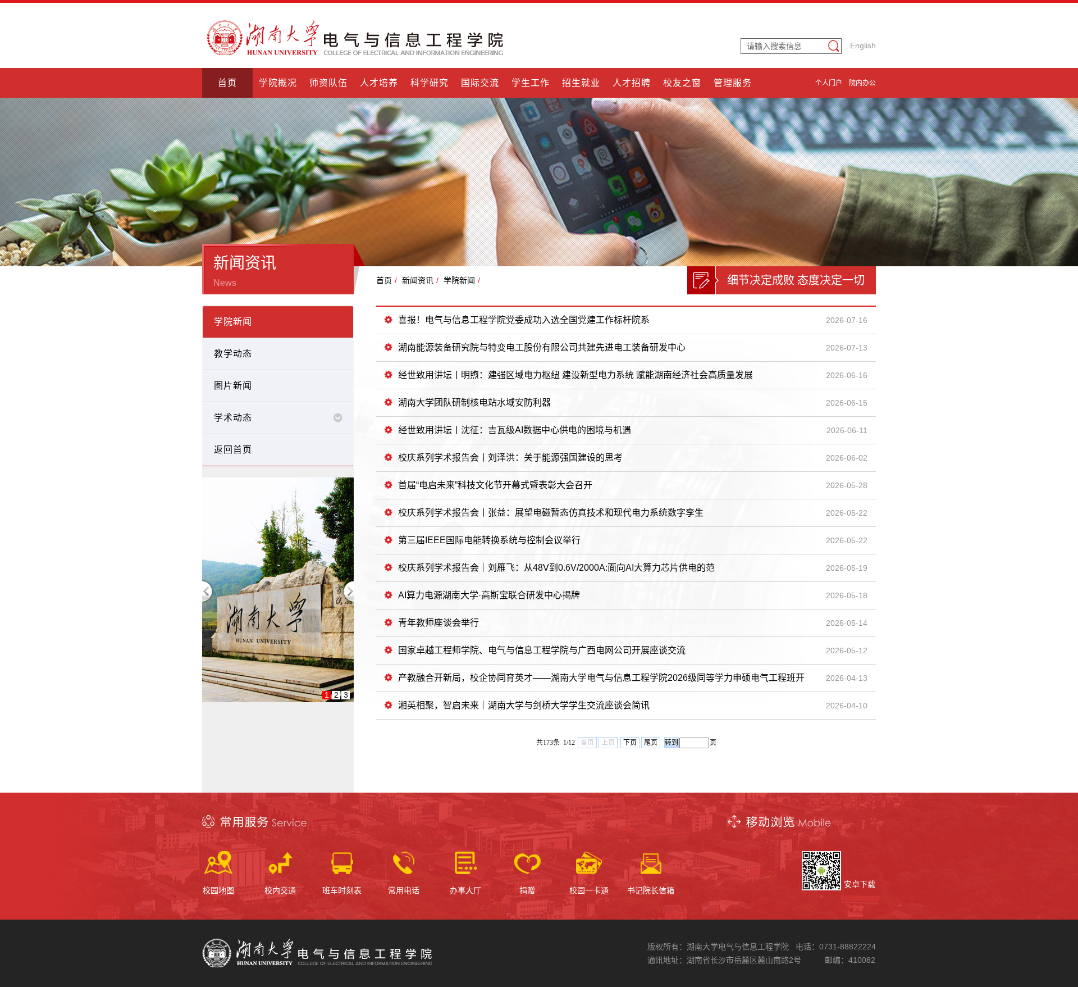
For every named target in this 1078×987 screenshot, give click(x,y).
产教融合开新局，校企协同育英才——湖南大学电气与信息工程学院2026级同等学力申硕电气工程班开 (601, 678)
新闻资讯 (417, 280)
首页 (384, 280)
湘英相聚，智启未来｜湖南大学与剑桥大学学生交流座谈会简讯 (524, 705)
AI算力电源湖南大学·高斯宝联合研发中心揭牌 (489, 595)
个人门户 (828, 83)
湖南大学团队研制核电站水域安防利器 (474, 402)
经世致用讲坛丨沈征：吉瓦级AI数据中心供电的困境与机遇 (514, 430)
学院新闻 (459, 280)
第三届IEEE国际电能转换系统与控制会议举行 (489, 540)
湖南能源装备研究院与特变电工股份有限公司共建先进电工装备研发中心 (542, 347)
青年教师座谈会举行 (438, 622)
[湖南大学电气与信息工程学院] (356, 52)
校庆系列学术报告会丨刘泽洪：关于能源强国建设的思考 (510, 457)
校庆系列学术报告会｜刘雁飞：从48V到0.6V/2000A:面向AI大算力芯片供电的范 (556, 567)
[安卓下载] (821, 887)
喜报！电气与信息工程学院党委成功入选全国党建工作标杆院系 (524, 320)
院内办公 (862, 83)
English (863, 45)
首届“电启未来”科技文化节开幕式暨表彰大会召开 (495, 485)
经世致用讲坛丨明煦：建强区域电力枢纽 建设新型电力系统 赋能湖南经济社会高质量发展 (575, 375)
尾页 (650, 743)
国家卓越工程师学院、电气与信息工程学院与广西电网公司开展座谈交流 (542, 650)
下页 (630, 743)
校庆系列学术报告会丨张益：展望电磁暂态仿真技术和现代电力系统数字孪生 (551, 512)
